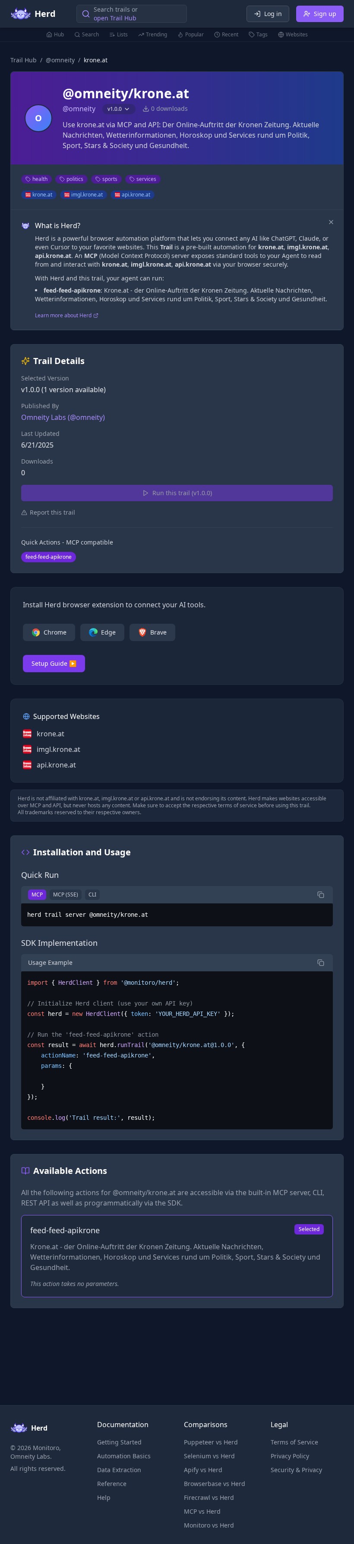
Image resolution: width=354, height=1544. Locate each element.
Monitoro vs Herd (209, 1525)
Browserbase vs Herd (214, 1484)
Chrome (55, 632)
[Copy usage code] (321, 962)
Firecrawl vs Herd (209, 1497)
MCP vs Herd (202, 1511)
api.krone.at (136, 194)
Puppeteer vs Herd (211, 1442)
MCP (37, 894)
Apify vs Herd (203, 1470)
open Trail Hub (115, 18)
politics (74, 179)
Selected (309, 1229)
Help (104, 1497)
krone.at (42, 194)
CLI (92, 894)
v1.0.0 (114, 109)
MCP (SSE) (65, 894)
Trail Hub (23, 60)
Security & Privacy (296, 1470)
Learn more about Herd (63, 315)
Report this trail (52, 512)
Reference (111, 1484)
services (146, 179)
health (39, 179)
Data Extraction (119, 1470)
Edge (108, 632)
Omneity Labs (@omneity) (63, 417)
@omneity (60, 60)
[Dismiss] (331, 222)
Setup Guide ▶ (54, 663)
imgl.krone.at (87, 194)
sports (109, 179)
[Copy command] (321, 895)
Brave (158, 632)
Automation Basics (124, 1456)
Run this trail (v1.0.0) (182, 493)
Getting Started (119, 1442)
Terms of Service (294, 1442)
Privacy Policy (290, 1456)
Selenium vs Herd (209, 1456)
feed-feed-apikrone (48, 557)
